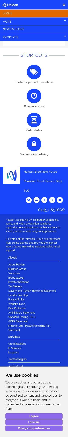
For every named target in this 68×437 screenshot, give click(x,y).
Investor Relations (18, 282)
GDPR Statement (18, 321)
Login (7, 13)
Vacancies (14, 273)
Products (10, 37)
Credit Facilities (17, 343)
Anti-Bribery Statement (21, 312)
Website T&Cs (16, 303)
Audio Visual (15, 366)
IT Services (14, 348)
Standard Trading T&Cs (22, 317)
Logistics (13, 352)
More (7, 21)
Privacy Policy (16, 299)
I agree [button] (34, 416)
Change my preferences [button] (34, 428)
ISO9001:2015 (16, 277)
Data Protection (17, 308)
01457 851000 (51, 209)
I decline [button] (34, 422)
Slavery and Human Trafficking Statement (32, 290)
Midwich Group (17, 268)
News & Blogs (13, 29)
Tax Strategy (15, 286)
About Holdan (16, 264)
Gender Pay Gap (18, 295)
